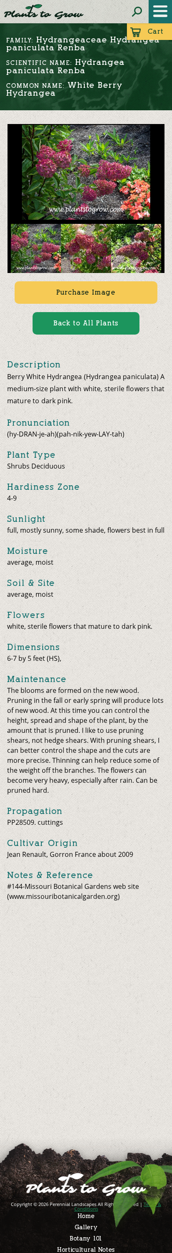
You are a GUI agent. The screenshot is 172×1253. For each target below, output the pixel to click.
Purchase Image (85, 292)
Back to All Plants (86, 323)
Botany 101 (86, 1239)
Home (86, 1216)
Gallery (86, 1227)
